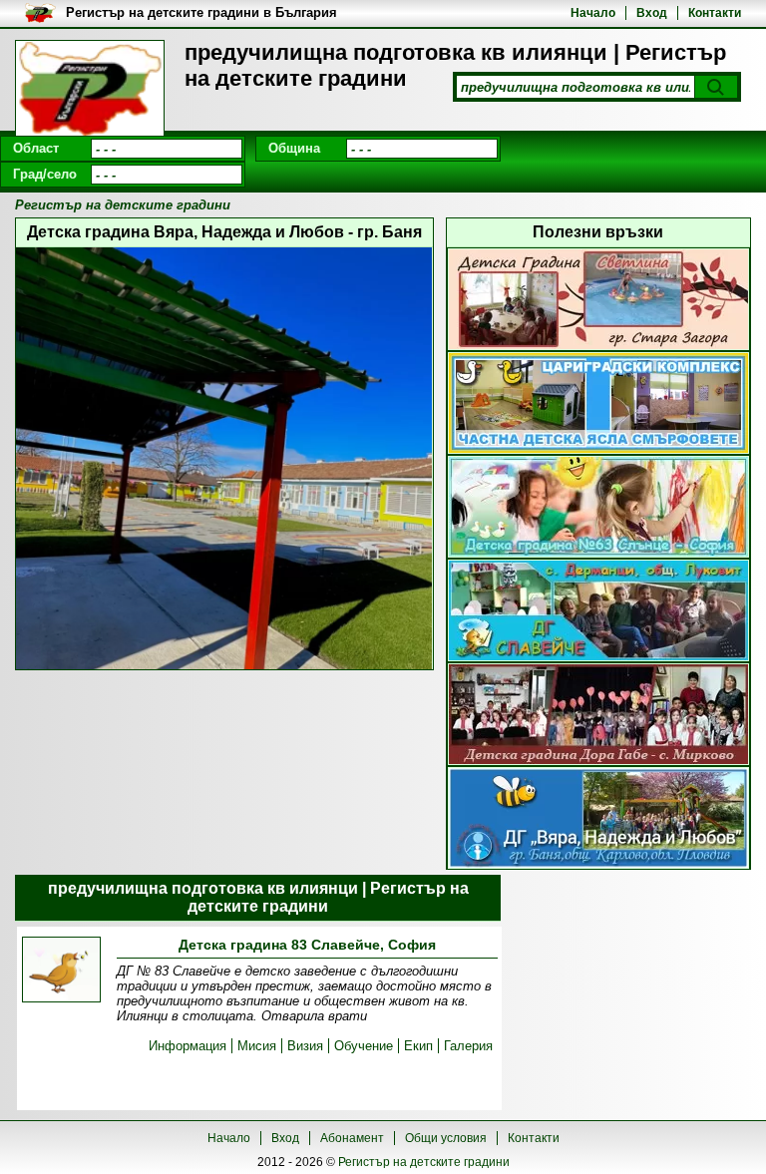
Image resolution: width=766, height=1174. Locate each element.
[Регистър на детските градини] (90, 90)
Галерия (468, 1045)
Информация (187, 1045)
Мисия (256, 1045)
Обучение (363, 1045)
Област (36, 148)
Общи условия (446, 1138)
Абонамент (352, 1138)
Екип (418, 1045)
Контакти (714, 13)
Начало (593, 13)
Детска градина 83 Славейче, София (307, 945)
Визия (305, 1045)
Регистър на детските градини (424, 1162)
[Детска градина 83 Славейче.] (61, 971)
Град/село (45, 174)
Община (294, 148)
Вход (651, 13)
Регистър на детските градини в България (201, 12)
